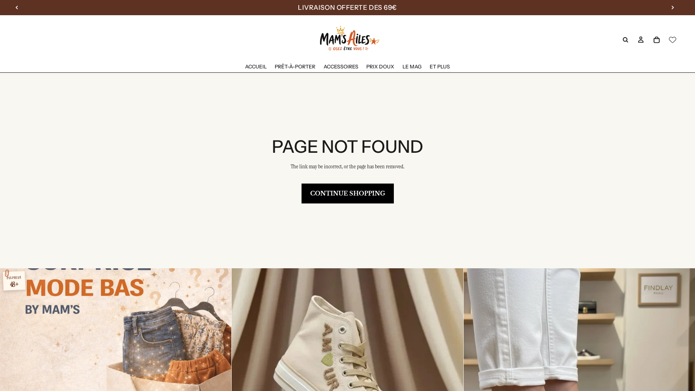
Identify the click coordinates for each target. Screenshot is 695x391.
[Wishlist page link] (672, 39)
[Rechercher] (625, 40)
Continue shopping (347, 193)
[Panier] (657, 40)
